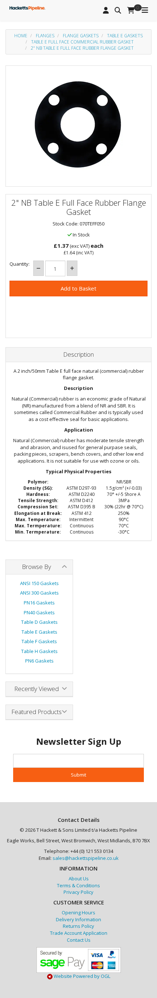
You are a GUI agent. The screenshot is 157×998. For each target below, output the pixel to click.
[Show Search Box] (118, 10)
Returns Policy (78, 926)
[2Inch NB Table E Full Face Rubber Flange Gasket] (78, 124)
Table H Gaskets (39, 651)
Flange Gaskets (81, 36)
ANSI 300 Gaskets (39, 592)
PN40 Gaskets (39, 612)
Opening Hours (78, 912)
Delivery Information (78, 919)
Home (20, 36)
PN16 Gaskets (39, 602)
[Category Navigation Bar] (145, 10)
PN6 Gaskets (39, 660)
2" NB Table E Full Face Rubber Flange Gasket (82, 48)
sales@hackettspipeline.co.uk (86, 858)
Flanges (45, 36)
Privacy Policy (78, 892)
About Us (79, 878)
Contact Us (79, 940)
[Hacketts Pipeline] (27, 7)
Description (78, 354)
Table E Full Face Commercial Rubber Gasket (82, 42)
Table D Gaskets (39, 622)
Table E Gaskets (125, 36)
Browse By (36, 566)
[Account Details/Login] (105, 10)
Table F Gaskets (39, 641)
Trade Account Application (78, 933)
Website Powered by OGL (81, 976)
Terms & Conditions (78, 885)
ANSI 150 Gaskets (39, 583)
